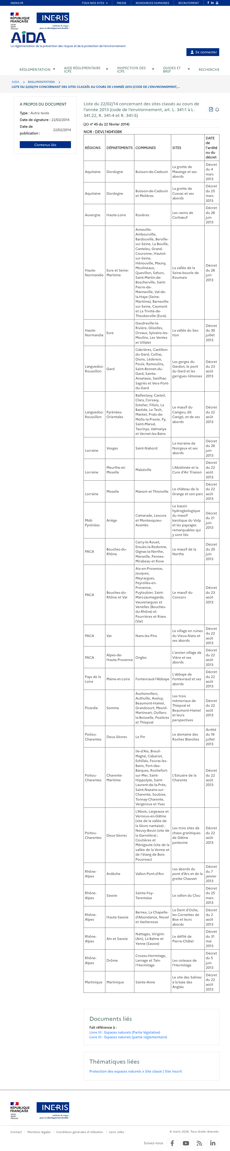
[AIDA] (28, 37)
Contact (16, 1132)
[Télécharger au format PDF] (211, 109)
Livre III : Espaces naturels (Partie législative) (124, 1032)
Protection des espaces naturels (115, 1071)
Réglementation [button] (35, 69)
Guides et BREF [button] (172, 69)
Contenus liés (45, 144)
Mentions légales (39, 1132)
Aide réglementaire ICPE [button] (82, 69)
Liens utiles (116, 1132)
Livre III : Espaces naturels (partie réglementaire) (128, 1036)
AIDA (15, 82)
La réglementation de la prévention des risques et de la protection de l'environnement (68, 46)
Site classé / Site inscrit (163, 1071)
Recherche (209, 69)
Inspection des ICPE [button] (131, 69)
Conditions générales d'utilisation (79, 1132)
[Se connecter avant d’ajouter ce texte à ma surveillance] (217, 109)
